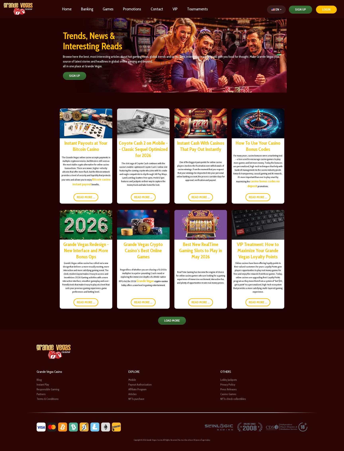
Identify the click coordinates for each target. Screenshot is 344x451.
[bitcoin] (62, 427)
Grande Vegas (145, 281)
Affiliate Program (137, 389)
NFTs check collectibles (233, 399)
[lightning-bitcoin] (84, 427)
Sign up (74, 76)
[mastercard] (51, 427)
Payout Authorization (140, 384)
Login (326, 9)
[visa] (41, 427)
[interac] (116, 427)
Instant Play (43, 384)
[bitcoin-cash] (73, 427)
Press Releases (228, 389)
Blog (39, 380)
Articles (132, 394)
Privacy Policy (227, 384)
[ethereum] (105, 427)
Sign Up (300, 9)
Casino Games (228, 394)
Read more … (86, 197)
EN (277, 9)
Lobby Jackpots (228, 380)
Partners (41, 394)
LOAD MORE (172, 320)
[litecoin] (94, 427)
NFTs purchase (136, 399)
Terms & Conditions (48, 399)
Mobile (132, 380)
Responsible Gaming (48, 389)
